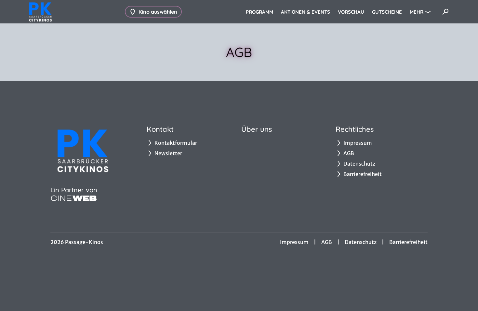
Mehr (416, 12)
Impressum (294, 242)
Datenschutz (361, 242)
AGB (326, 242)
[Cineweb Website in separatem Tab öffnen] (73, 198)
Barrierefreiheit (408, 242)
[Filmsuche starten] (445, 11)
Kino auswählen (158, 11)
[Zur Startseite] (71, 11)
